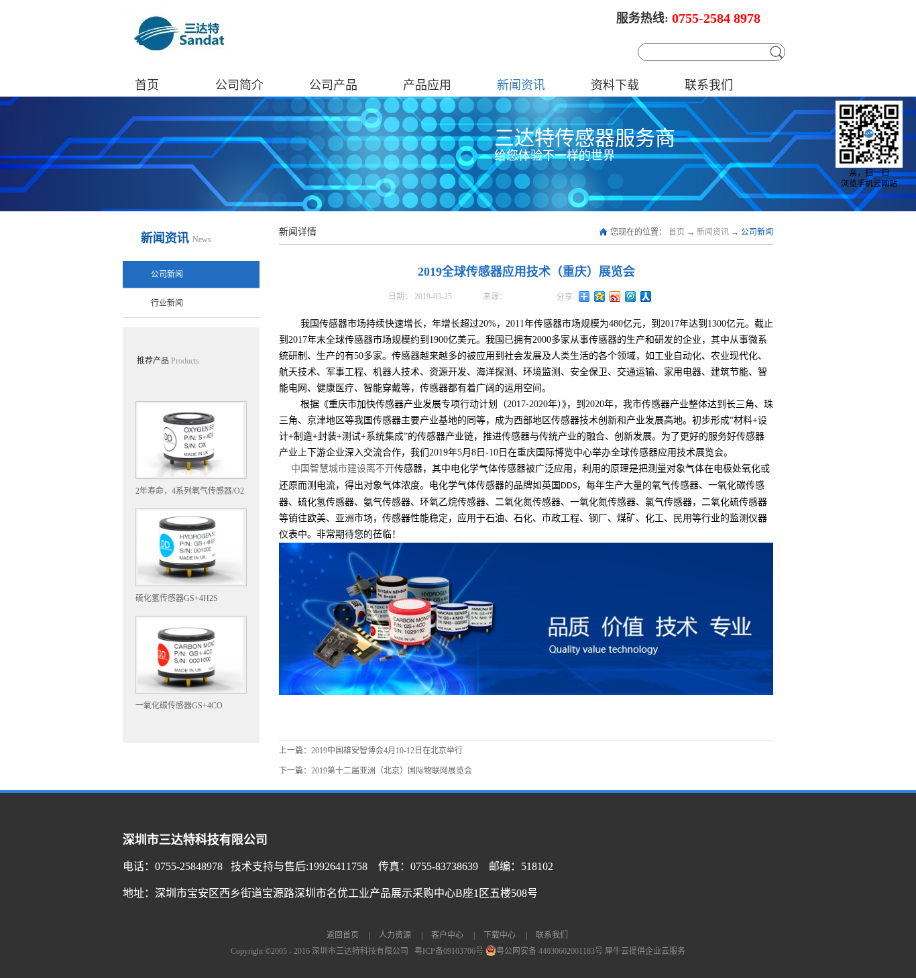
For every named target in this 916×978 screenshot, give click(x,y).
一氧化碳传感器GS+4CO (179, 705)
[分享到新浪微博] (615, 296)
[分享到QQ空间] (600, 296)
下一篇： (375, 770)
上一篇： (371, 750)
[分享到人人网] (646, 296)
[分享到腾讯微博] (630, 296)
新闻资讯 (713, 232)
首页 (147, 85)
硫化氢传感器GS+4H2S (176, 598)
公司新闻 (757, 232)
